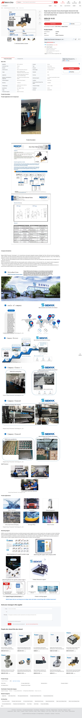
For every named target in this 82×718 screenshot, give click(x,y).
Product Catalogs (17, 681)
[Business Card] (79, 63)
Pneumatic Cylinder (64, 683)
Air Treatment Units (4, 685)
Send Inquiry (53, 23)
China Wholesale (36, 709)
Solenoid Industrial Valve (50, 701)
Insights (69, 709)
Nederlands (43, 711)
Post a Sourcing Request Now (32, 624)
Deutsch (39, 711)
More (2, 705)
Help (61, 5)
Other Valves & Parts (12, 695)
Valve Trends (36, 703)
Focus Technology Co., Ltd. (34, 713)
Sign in (80, 2)
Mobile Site (65, 709)
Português (22, 711)
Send (9, 624)
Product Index (60, 709)
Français (26, 711)
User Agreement (47, 713)
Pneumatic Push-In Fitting (25, 685)
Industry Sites (48, 709)
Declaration (52, 713)
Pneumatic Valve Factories (16, 701)
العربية (47, 711)
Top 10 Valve (29, 703)
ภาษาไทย (59, 711)
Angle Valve (4, 695)
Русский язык (31, 711)
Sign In (46, 53)
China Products (19, 709)
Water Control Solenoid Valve (61, 701)
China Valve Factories (5, 701)
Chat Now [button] (73, 23)
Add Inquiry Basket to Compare (22, 43)
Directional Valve (44, 683)
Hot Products (14, 709)
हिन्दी (56, 711)
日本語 (53, 711)
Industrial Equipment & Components (9, 7)
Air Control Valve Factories (28, 701)
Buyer (55, 5)
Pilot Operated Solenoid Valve (23, 695)
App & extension (67, 5)
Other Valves (3, 683)
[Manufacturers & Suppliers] (7, 2)
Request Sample (65, 26)
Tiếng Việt (66, 711)
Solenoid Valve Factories (39, 701)
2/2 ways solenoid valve (25, 683)
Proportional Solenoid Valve (48, 695)
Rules (80, 5)
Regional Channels (54, 709)
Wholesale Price (42, 709)
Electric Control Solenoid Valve (74, 701)
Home (2, 7)
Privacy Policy (57, 713)
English (15, 711)
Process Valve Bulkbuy (45, 703)
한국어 (50, 711)
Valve (17, 7)
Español (18, 711)
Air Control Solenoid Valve (6, 703)
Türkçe (63, 711)
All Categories (5, 5)
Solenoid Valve (21, 7)
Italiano (35, 711)
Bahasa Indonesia (72, 711)
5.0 (63, 60)
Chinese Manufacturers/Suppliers (28, 709)
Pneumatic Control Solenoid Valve (19, 703)
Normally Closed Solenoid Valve (35, 695)
